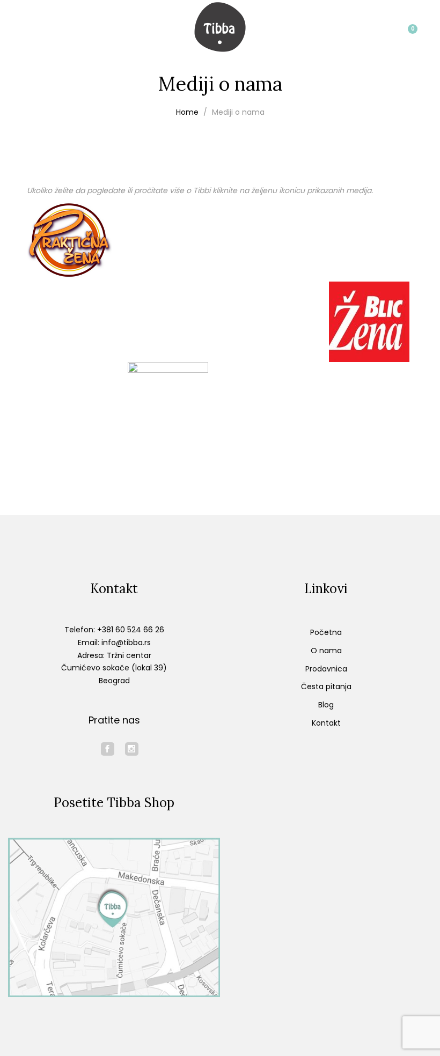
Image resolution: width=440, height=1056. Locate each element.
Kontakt (326, 723)
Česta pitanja (326, 686)
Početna (326, 632)
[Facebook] (107, 749)
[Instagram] (131, 749)
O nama (326, 650)
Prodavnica (326, 668)
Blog (326, 704)
